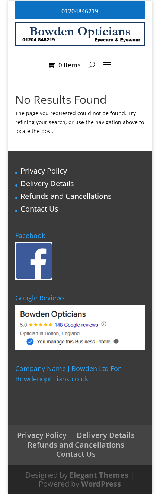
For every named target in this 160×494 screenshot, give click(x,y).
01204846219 (79, 11)
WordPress (101, 484)
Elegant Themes (99, 475)
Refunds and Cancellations (66, 196)
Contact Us (39, 209)
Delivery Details (47, 183)
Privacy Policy (43, 171)
